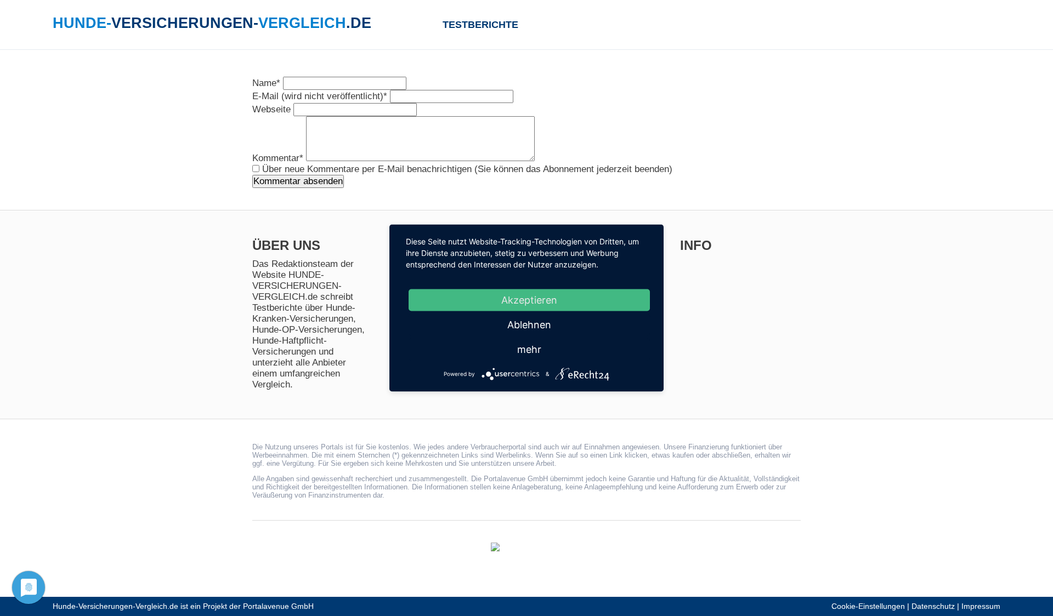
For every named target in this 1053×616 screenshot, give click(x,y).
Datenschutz (933, 606)
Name (266, 83)
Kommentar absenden (298, 181)
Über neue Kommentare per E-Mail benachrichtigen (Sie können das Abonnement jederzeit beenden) (467, 169)
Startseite (422, 24)
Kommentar (277, 158)
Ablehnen (529, 324)
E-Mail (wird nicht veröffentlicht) (319, 96)
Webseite (272, 109)
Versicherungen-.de (212, 23)
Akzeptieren (529, 300)
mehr (529, 349)
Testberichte (480, 24)
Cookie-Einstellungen (868, 606)
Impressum (980, 606)
